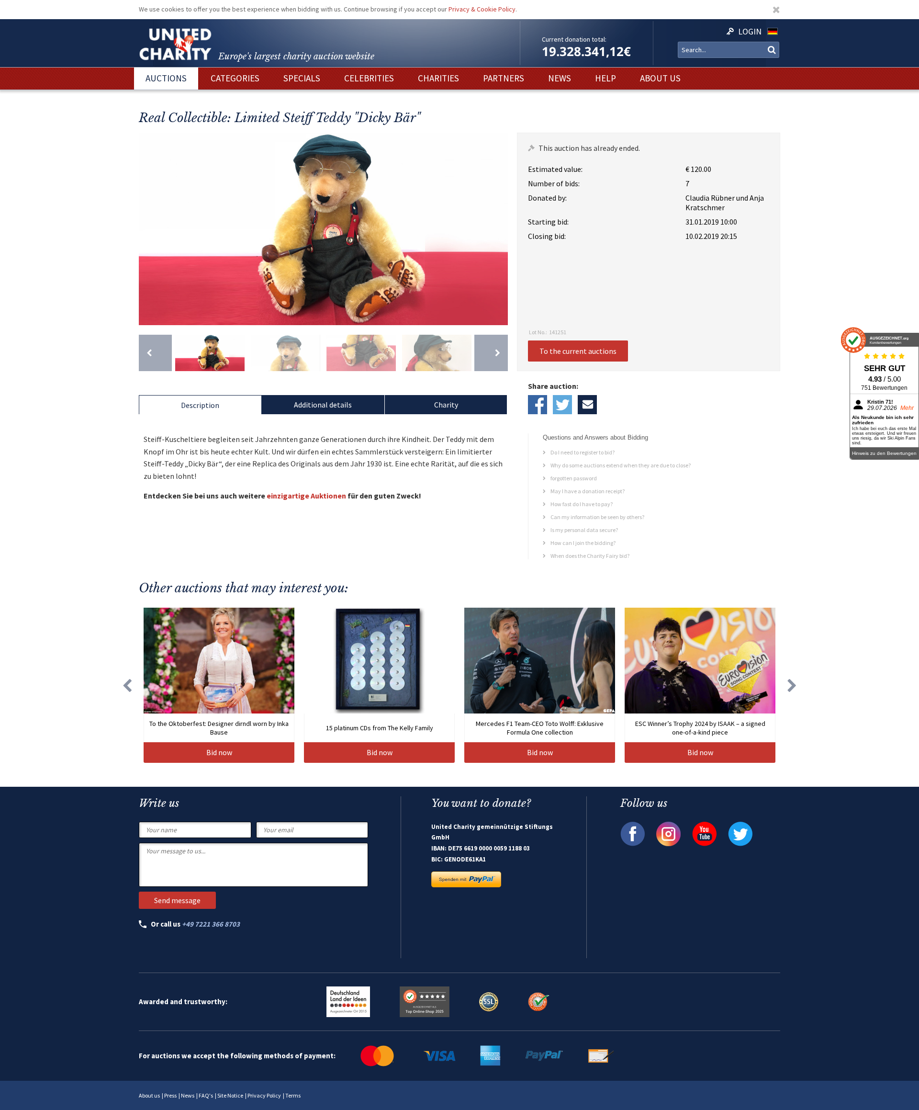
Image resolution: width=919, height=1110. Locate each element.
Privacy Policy (264, 1095)
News (187, 1095)
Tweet (562, 404)
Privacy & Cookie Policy (482, 9)
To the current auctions (577, 351)
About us (149, 1095)
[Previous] (155, 353)
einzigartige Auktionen (306, 495)
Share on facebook (537, 404)
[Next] (490, 353)
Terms (293, 1095)
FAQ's (206, 1095)
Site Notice (230, 1095)
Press (170, 1095)
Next (498, 229)
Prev (148, 229)
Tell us (587, 404)
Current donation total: (574, 39)
